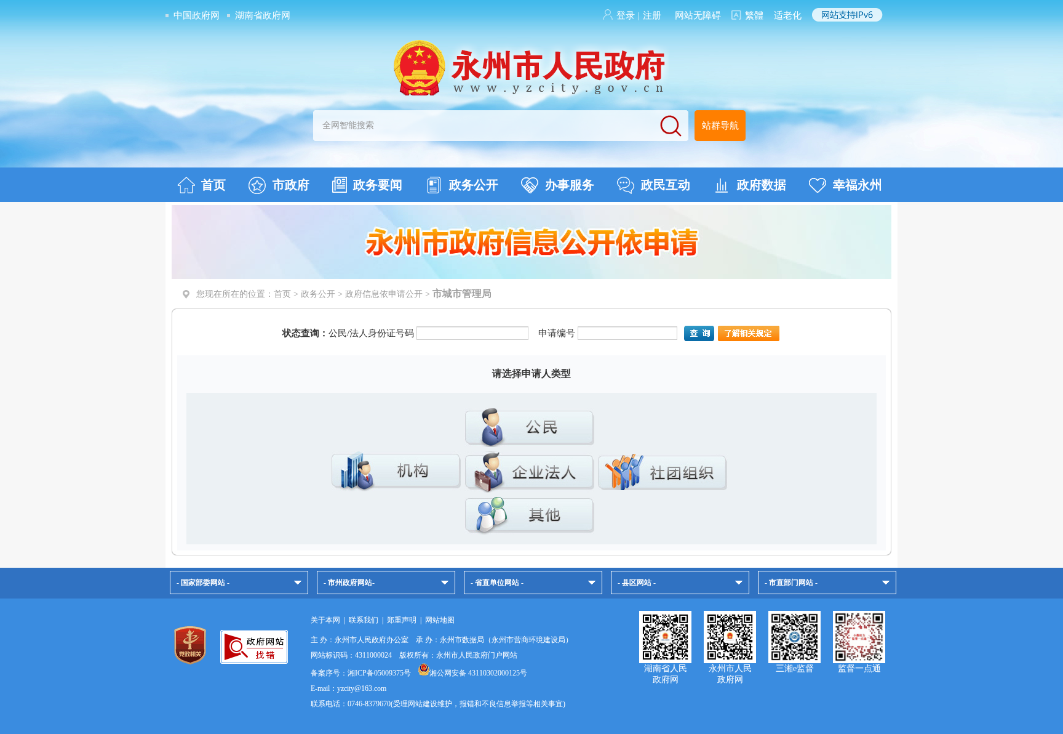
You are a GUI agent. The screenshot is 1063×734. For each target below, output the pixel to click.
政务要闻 (377, 185)
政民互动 (665, 185)
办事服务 (569, 185)
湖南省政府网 (262, 15)
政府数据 (761, 185)
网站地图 (440, 620)
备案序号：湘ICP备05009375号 (361, 673)
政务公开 (473, 185)
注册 (652, 15)
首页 (213, 185)
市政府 (291, 185)
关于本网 (325, 620)
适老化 (788, 15)
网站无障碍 (698, 15)
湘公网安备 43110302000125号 (478, 673)
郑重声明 (401, 620)
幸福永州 (857, 185)
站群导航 (720, 126)
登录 (625, 15)
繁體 (754, 15)
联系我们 (363, 620)
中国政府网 (196, 15)
